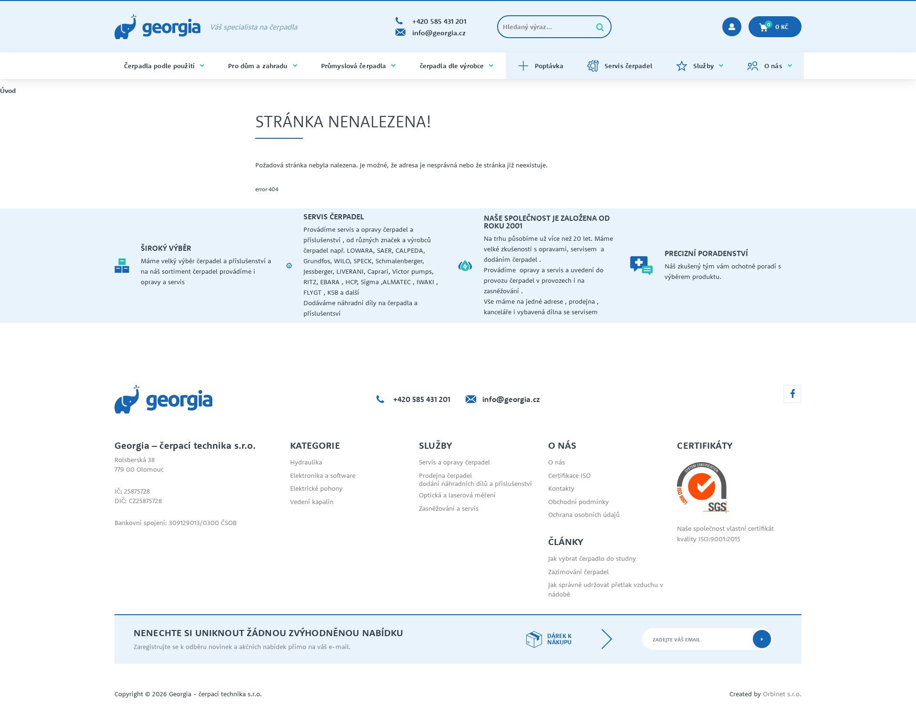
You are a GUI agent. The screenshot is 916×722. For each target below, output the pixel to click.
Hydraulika (306, 462)
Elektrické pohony (316, 488)
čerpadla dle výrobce (452, 66)
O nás (773, 66)
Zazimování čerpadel (578, 571)
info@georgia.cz (511, 399)
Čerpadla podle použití (159, 66)
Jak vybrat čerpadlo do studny (592, 558)
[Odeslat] (762, 639)
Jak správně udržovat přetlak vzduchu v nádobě (605, 589)
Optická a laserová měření (457, 495)
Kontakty (561, 488)
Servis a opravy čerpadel (454, 462)
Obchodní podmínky (578, 501)
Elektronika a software (322, 475)
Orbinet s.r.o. (782, 694)
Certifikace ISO (569, 475)
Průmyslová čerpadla (353, 66)
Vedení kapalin (311, 501)
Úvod (8, 91)
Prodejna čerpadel (445, 475)
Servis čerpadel (628, 66)
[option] (200, 265)
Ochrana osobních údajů (584, 514)
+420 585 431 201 (421, 399)
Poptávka (549, 66)
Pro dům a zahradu (257, 66)
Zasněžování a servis (449, 508)
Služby (703, 66)
